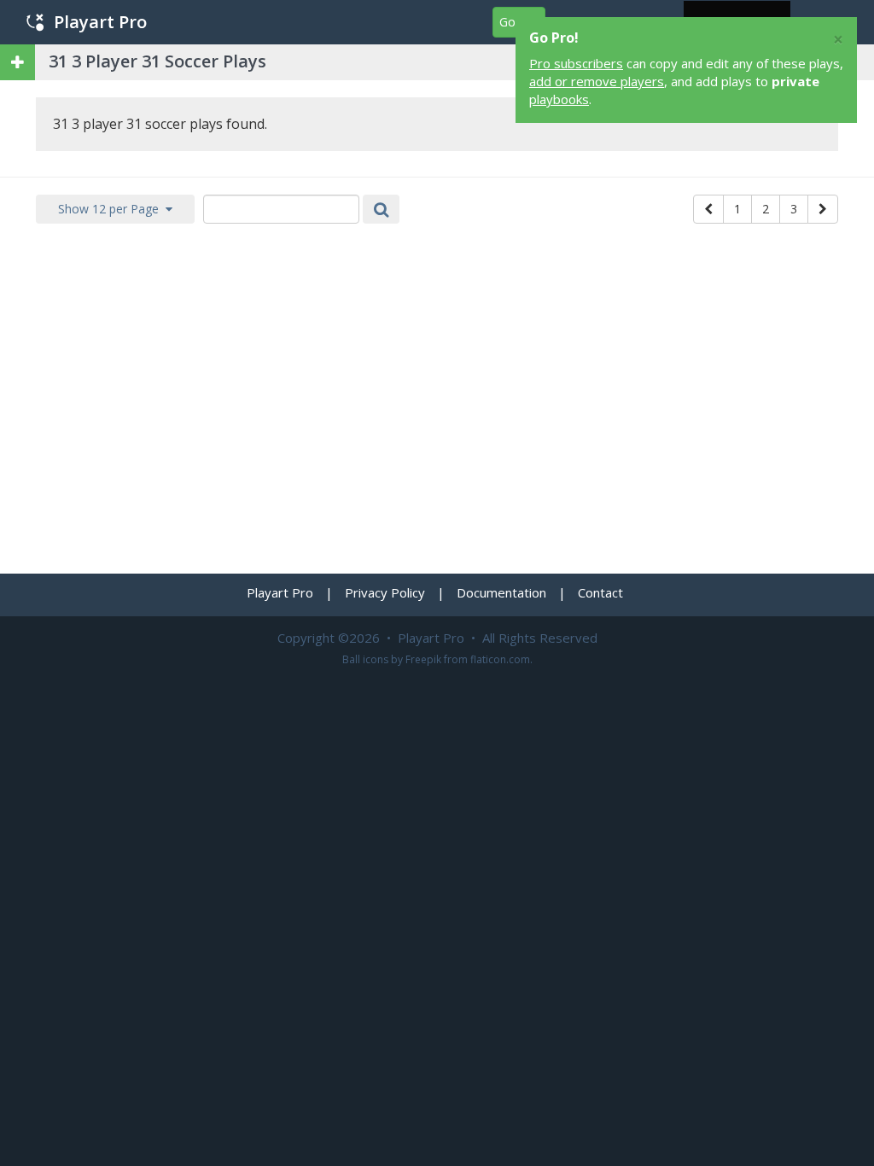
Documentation (501, 592)
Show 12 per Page (112, 209)
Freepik (423, 659)
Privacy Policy (385, 592)
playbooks (559, 99)
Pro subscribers (576, 63)
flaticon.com (500, 659)
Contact (600, 592)
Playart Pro (100, 21)
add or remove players (596, 81)
